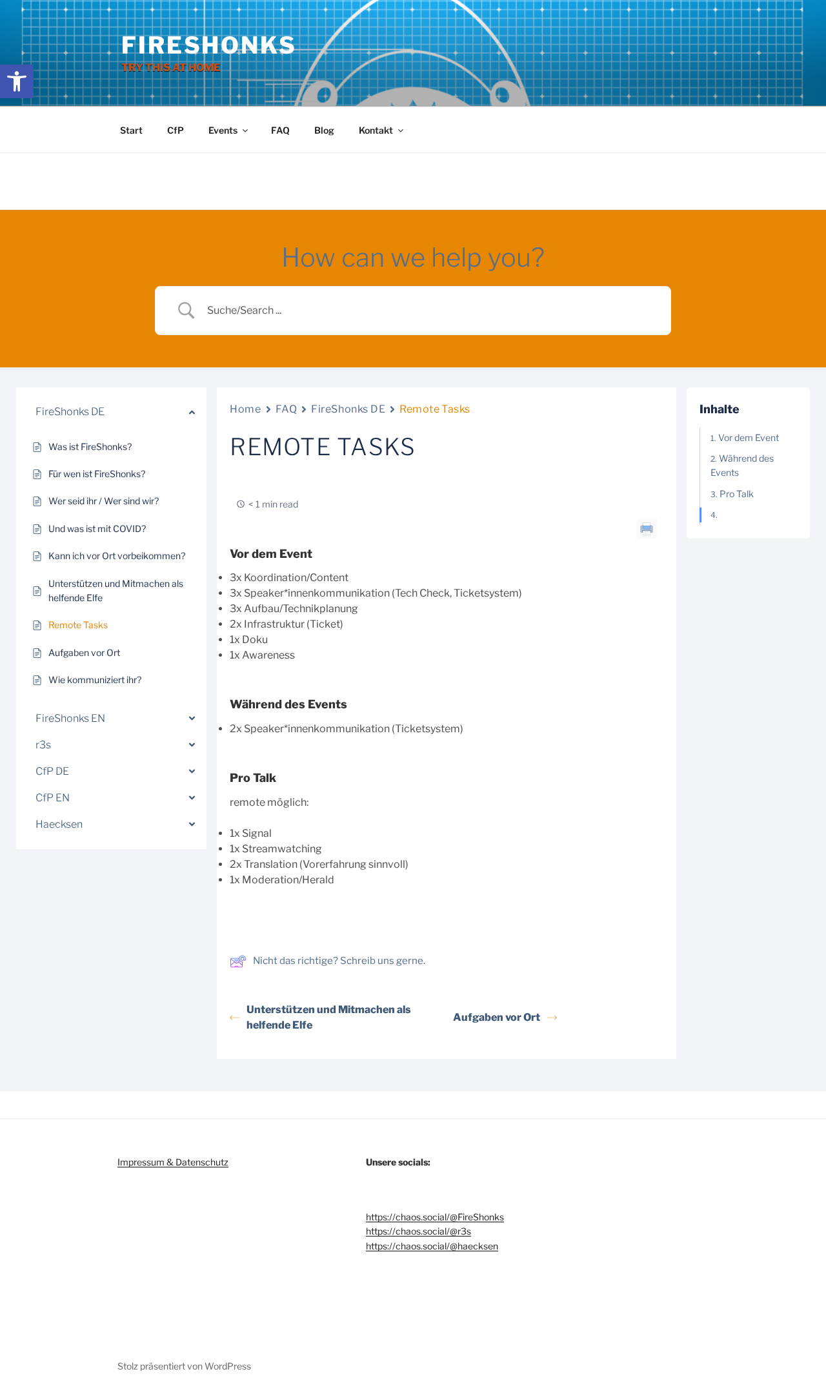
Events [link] (222, 130)
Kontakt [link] (376, 130)
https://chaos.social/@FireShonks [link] (435, 1216)
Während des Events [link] (742, 465)
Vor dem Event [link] (748, 437)
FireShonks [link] (209, 45)
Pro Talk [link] (737, 493)
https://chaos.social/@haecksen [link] (432, 1245)
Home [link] (245, 409)
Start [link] (131, 130)
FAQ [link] (280, 130)
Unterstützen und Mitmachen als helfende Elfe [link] (329, 1017)
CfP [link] (175, 130)
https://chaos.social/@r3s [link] (418, 1231)
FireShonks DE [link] (348, 409)
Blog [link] (324, 130)
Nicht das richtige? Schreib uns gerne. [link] (339, 961)
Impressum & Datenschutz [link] (172, 1161)
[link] (17, 81)
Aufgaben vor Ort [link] (496, 1017)
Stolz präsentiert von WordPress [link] (184, 1365)
